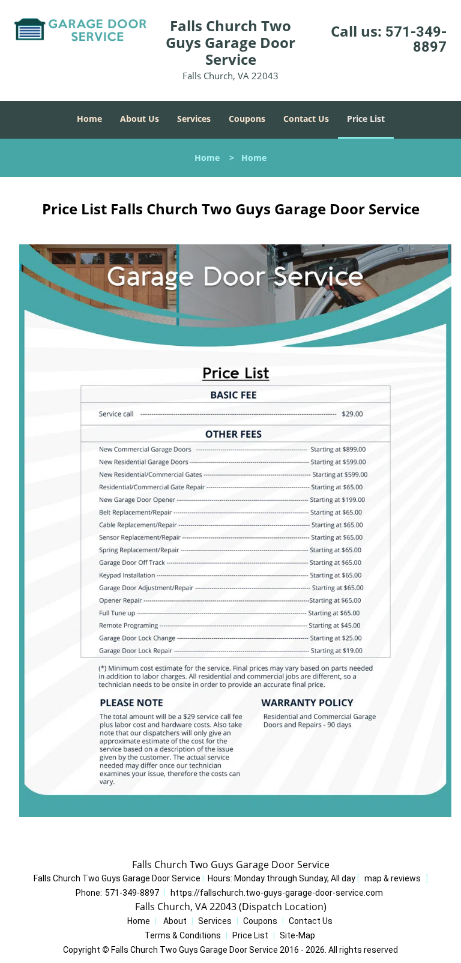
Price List (366, 118)
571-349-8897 (416, 39)
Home (89, 118)
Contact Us (306, 118)
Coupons (247, 118)
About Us (139, 118)
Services (194, 118)
